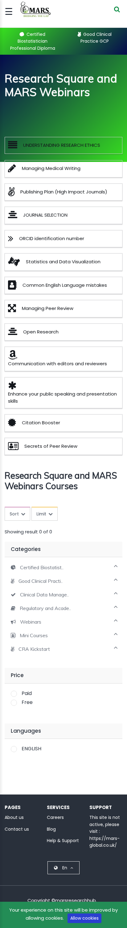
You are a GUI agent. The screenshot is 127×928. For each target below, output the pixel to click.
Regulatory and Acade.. (45, 608)
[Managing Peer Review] (14, 310)
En (64, 868)
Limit (41, 514)
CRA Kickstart (34, 649)
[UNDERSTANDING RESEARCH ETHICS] (15, 146)
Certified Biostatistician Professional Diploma (32, 41)
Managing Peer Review (47, 308)
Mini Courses (34, 635)
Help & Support (63, 840)
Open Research (41, 331)
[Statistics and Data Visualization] (16, 263)
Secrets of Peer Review (50, 446)
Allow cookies (84, 918)
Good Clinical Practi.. (40, 581)
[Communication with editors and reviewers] (15, 356)
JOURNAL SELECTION (45, 215)
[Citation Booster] (14, 424)
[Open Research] (15, 333)
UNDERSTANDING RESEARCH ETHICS (61, 145)
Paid (27, 693)
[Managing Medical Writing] (14, 170)
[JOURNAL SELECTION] (15, 216)
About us (14, 817)
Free (27, 702)
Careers (55, 817)
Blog (51, 829)
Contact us (17, 829)
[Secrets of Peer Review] (15, 447)
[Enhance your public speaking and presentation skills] (14, 387)
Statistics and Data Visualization (63, 261)
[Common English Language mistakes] (14, 286)
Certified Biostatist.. (41, 567)
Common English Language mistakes (65, 285)
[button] (37, 567)
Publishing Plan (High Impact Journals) (63, 192)
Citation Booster (41, 422)
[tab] (63, 567)
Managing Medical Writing (51, 168)
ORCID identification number (51, 238)
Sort (14, 514)
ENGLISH (31, 748)
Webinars (30, 622)
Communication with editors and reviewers (57, 363)
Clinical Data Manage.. (44, 595)
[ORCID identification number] (13, 240)
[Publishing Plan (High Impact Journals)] (13, 193)
